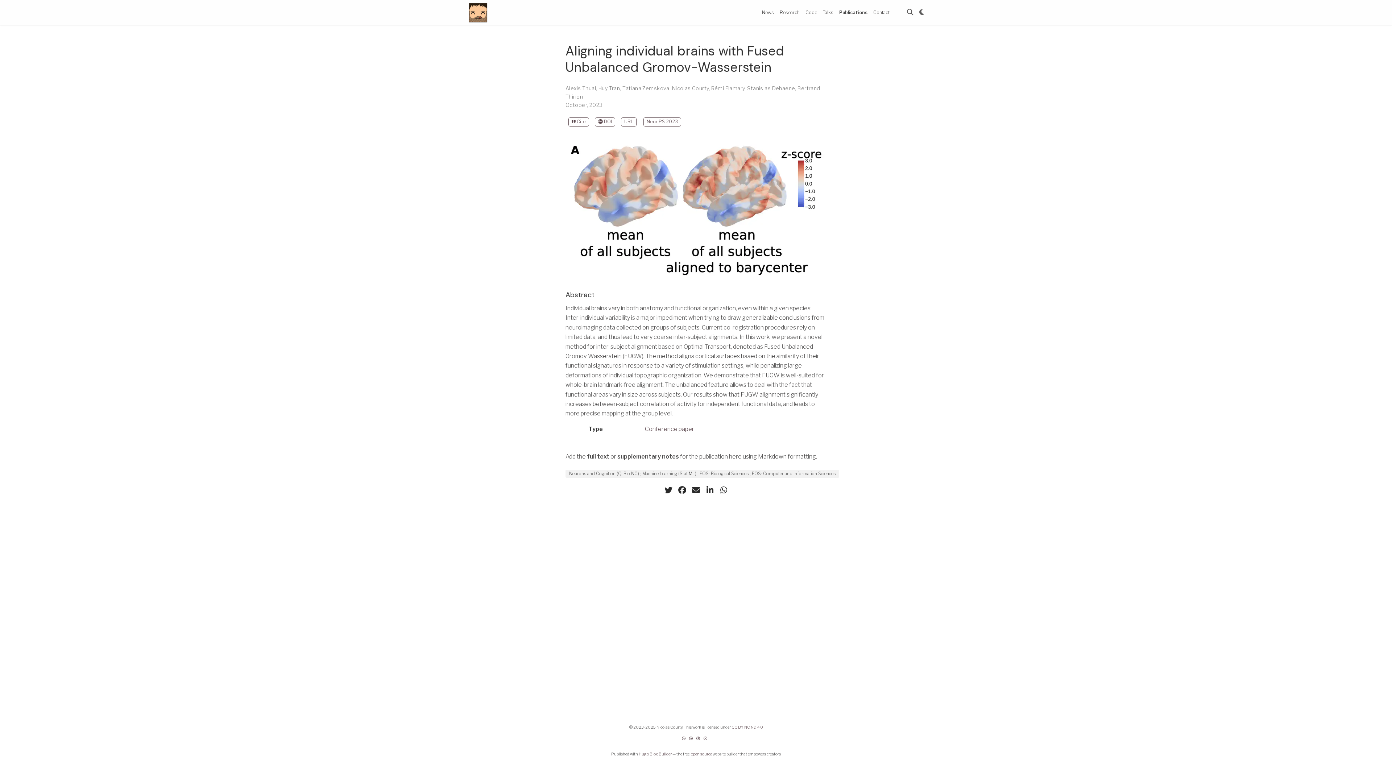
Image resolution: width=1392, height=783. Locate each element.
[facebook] (682, 490)
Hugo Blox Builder (655, 754)
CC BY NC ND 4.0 (747, 727)
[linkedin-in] (709, 490)
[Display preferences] (921, 12)
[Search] (910, 12)
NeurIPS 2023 (662, 121)
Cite (581, 121)
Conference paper (669, 429)
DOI (607, 121)
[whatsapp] (723, 490)
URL (628, 121)
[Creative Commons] (696, 741)
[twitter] (668, 490)
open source (701, 754)
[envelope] (696, 490)
